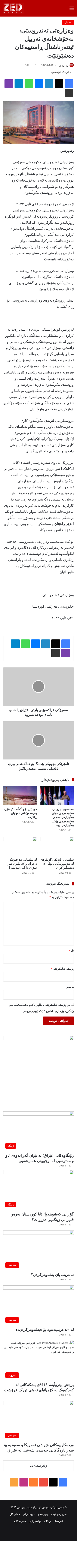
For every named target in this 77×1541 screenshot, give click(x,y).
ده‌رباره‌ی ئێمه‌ (59, 1514)
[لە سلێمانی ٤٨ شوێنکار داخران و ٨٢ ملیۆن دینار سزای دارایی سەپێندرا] (20, 846)
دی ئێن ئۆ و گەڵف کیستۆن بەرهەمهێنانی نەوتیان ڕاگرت (20, 813)
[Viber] (8, 83)
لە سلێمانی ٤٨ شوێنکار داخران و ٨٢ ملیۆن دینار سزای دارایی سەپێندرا (22, 863)
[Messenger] (39, 83)
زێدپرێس (63, 65)
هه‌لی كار (15, 1514)
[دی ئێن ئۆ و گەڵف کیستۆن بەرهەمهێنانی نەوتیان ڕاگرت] (20, 795)
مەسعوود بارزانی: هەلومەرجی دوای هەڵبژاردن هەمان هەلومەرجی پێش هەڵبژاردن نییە (62, 817)
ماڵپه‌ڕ (70, 986)
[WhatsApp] (29, 83)
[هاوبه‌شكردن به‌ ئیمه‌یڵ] (69, 93)
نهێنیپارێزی (35, 1521)
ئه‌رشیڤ (58, 1521)
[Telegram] (19, 83)
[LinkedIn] (49, 83)
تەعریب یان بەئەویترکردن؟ (52, 1275)
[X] (59, 83)
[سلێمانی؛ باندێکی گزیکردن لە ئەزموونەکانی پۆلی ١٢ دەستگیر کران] (57, 846)
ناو (71, 950)
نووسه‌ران (29, 1514)
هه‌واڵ (67, 22)
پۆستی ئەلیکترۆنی (62, 968)
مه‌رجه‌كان (20, 1521)
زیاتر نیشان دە (38, 1465)
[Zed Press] (13, 8)
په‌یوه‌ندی (42, 1514)
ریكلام (47, 1521)
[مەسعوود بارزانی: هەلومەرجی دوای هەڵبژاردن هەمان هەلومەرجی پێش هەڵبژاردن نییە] (57, 795)
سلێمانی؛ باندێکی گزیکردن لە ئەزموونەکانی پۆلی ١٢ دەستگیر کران (57, 863)
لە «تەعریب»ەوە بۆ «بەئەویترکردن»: (45, 1329)
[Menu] (72, 10)
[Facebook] (69, 83)
